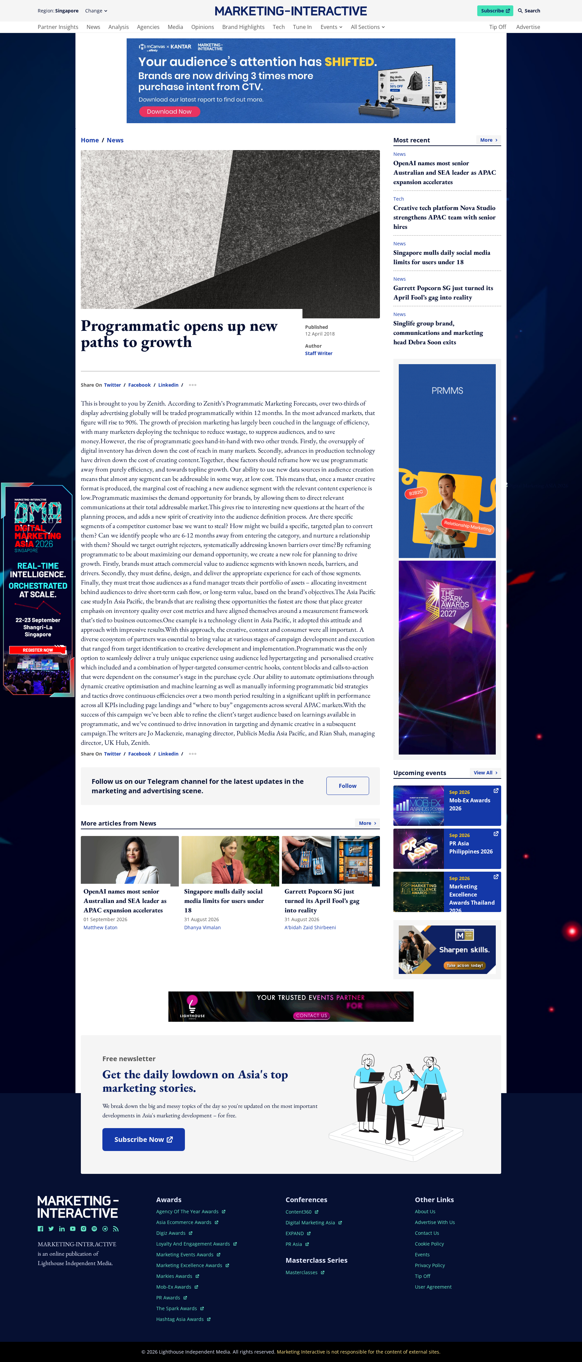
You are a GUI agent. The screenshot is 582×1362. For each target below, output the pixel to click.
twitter (112, 385)
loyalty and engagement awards (193, 1244)
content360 (302, 1212)
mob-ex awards (177, 1287)
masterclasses (305, 1272)
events (329, 27)
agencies (148, 27)
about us (425, 1211)
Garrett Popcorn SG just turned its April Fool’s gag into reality (443, 292)
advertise (528, 27)
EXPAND (298, 1233)
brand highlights (243, 27)
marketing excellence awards (190, 1265)
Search (532, 10)
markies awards (177, 1276)
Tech (398, 199)
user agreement (433, 1287)
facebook (139, 385)
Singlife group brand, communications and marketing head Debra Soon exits (438, 332)
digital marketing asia (311, 1222)
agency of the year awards (188, 1211)
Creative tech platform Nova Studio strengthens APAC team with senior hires (444, 217)
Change (93, 10)
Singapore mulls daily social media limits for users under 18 (441, 257)
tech (279, 27)
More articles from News (226, 823)
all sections (365, 27)
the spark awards (180, 1308)
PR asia (297, 1244)
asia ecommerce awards (184, 1222)
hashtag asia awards (180, 1319)
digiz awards (174, 1233)
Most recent (442, 140)
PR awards (171, 1297)
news (93, 27)
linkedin (168, 385)
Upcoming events (442, 773)
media (175, 27)
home (90, 140)
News (115, 140)
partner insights (58, 27)
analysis (118, 27)
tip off (497, 27)
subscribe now (149, 1142)
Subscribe (497, 11)
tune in (302, 27)
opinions (202, 27)
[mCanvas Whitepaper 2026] (291, 80)
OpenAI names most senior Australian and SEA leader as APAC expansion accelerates (444, 172)
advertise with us (435, 1222)
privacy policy (430, 1265)
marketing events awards (185, 1254)
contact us (427, 1233)
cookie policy (429, 1244)
